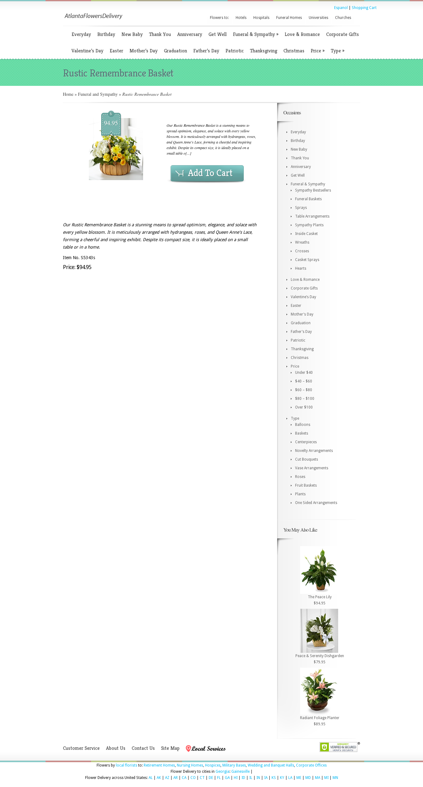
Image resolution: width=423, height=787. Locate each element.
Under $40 (304, 372)
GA (227, 778)
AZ (167, 778)
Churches (343, 17)
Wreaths (302, 242)
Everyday (81, 34)
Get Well (217, 34)
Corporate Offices (311, 765)
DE (211, 778)
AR (175, 778)
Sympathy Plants (309, 225)
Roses (300, 477)
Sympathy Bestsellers (313, 190)
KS (274, 778)
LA (290, 778)
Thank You (160, 34)
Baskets (301, 433)
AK (159, 778)
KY (282, 778)
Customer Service (81, 748)
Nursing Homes (190, 765)
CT (202, 778)
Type (337, 50)
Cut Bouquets (306, 459)
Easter (116, 50)
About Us (115, 748)
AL (151, 778)
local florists (126, 765)
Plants (300, 494)
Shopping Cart (364, 8)
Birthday (106, 34)
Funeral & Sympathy (255, 34)
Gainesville (240, 771)
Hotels (241, 17)
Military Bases (234, 765)
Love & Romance (302, 34)
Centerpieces (306, 442)
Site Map (170, 748)
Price (318, 50)
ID (243, 778)
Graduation (175, 50)
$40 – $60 (303, 381)
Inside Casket (306, 234)
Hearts (300, 268)
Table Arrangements (312, 216)
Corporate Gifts (342, 34)
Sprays (301, 208)
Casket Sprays (307, 260)
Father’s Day (206, 50)
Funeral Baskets (308, 199)
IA (266, 778)
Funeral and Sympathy (98, 94)
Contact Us (143, 748)
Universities (318, 17)
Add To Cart (210, 173)
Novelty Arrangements (314, 451)
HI (236, 778)
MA (317, 778)
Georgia (222, 771)
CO (193, 778)
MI (326, 778)
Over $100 (304, 407)
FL (219, 778)
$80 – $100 (304, 398)
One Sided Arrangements (316, 503)
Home (68, 94)
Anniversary (189, 34)
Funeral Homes (289, 17)
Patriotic (234, 50)
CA (184, 778)
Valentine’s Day (87, 50)
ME (298, 778)
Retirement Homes (159, 765)
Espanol (341, 8)
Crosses (302, 251)
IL (250, 778)
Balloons (302, 424)
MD (308, 778)
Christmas (293, 50)
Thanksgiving (263, 50)
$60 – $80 (303, 390)
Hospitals (261, 17)
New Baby (132, 34)
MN (335, 778)
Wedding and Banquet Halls (271, 765)
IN (258, 778)
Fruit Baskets (306, 485)
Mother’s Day (143, 50)
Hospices (212, 765)
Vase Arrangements (311, 468)
